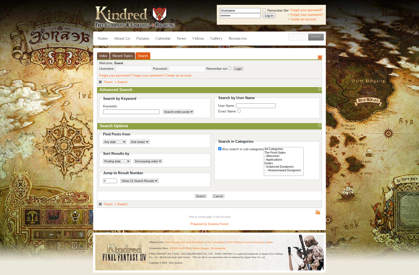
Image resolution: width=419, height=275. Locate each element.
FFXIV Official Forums (238, 242)
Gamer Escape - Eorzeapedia (209, 248)
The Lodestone (215, 242)
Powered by (199, 224)
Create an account (303, 19)
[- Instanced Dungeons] (283, 167)
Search (122, 82)
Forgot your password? (306, 10)
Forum (108, 82)
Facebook (258, 242)
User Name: (227, 106)
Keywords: (110, 106)
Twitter (269, 242)
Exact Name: (228, 111)
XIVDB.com (176, 248)
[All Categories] (283, 149)
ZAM (187, 248)
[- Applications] (283, 160)
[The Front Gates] (283, 153)
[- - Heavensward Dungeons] (283, 170)
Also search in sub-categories (243, 149)
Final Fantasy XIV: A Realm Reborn (185, 242)
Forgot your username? (306, 14)
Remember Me (277, 10)
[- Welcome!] (283, 156)
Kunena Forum (218, 224)
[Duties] (283, 163)
